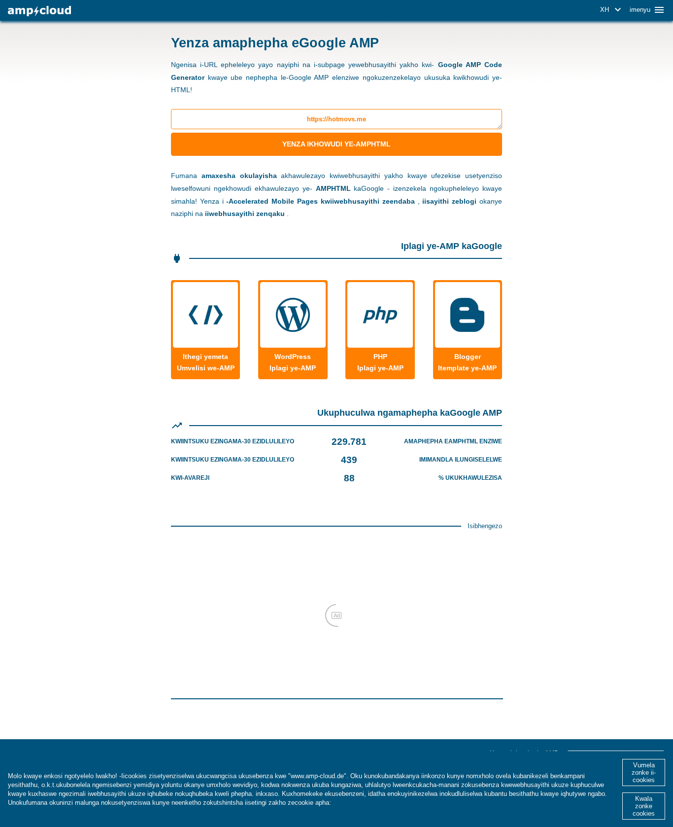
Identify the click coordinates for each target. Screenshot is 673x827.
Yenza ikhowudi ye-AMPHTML (336, 144)
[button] (612, 10)
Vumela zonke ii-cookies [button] (644, 772)
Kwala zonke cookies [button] (644, 806)
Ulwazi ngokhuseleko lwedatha (380, 802)
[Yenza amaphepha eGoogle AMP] (39, 11)
